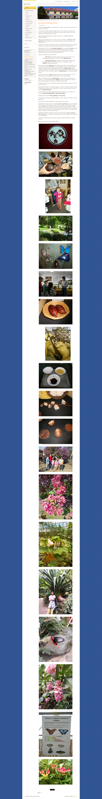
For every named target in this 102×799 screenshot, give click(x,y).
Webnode (75, 796)
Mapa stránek (66, 1)
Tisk (77, 1)
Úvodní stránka (59, 1)
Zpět (41, 792)
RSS (73, 1)
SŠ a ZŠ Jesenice (41, 20)
